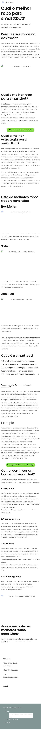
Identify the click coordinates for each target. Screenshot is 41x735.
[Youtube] (5, 693)
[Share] (3, 731)
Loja (8, 722)
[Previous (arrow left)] (1, 734)
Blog (8, 711)
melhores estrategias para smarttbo (13, 120)
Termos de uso (7, 666)
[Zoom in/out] (8, 731)
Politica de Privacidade (10, 670)
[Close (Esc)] (1, 731)
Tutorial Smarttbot (12, 719)
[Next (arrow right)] (3, 734)
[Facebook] (30, 693)
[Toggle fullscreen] (6, 731)
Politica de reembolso (10, 663)
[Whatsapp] (22, 693)
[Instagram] (14, 693)
